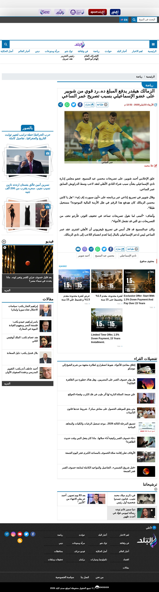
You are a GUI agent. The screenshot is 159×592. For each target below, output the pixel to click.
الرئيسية (152, 51)
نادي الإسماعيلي (128, 255)
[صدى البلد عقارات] (60, 12)
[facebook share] (80, 104)
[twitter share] (73, 104)
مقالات (126, 567)
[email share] (60, 104)
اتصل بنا (85, 577)
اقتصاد (126, 559)
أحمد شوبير (84, 255)
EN (125, 20)
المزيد (7, 290)
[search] (6, 44)
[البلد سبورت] (97, 12)
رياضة (96, 51)
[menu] (153, 44)
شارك (88, 104)
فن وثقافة (83, 51)
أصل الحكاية (101, 551)
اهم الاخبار (137, 51)
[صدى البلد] (79, 44)
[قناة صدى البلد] (115, 12)
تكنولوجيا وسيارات (99, 559)
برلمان (82, 559)
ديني (37, 51)
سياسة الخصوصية (65, 577)
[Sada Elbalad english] (45, 12)
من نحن (100, 577)
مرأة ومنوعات (52, 51)
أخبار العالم (24, 51)
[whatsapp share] (67, 104)
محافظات (58, 551)
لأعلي (149, 527)
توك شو (69, 51)
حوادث (108, 51)
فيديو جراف (79, 551)
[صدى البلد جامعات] (77, 12)
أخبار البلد (122, 51)
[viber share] (84, 249)
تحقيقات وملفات (55, 559)
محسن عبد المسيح (104, 255)
